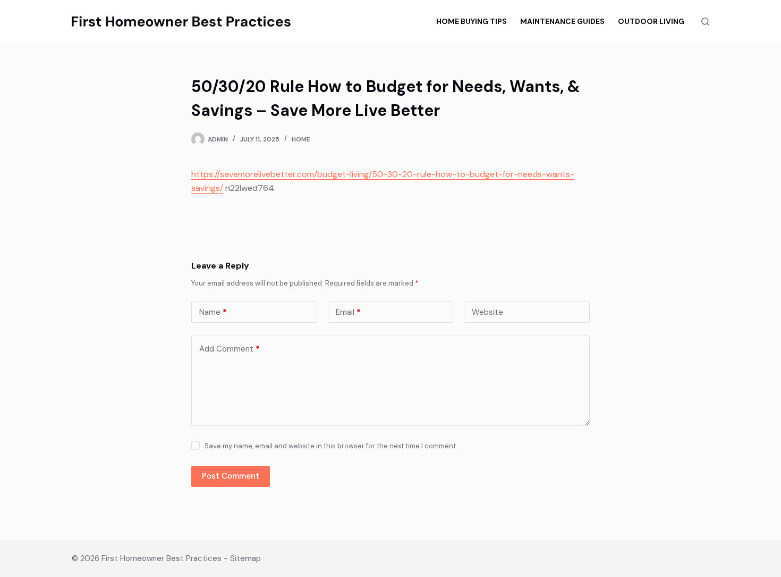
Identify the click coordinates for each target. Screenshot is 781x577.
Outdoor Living (651, 21)
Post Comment (230, 476)
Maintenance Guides (562, 21)
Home (301, 139)
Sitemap (245, 558)
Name (213, 312)
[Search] (705, 22)
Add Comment (229, 349)
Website (487, 312)
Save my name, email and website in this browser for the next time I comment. (331, 445)
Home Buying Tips (471, 21)
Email (348, 312)
